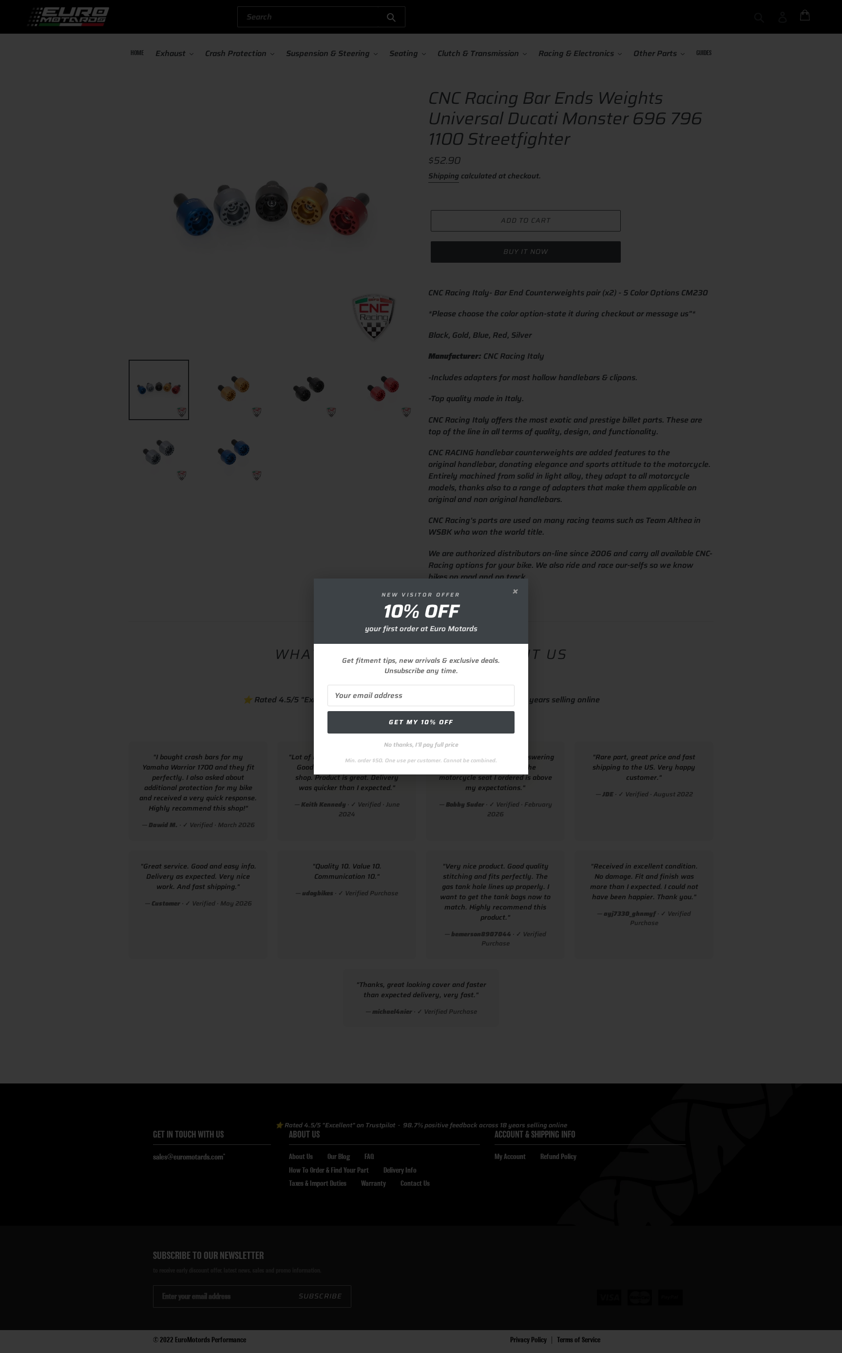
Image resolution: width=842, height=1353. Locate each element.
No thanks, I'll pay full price (421, 744)
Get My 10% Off (421, 722)
